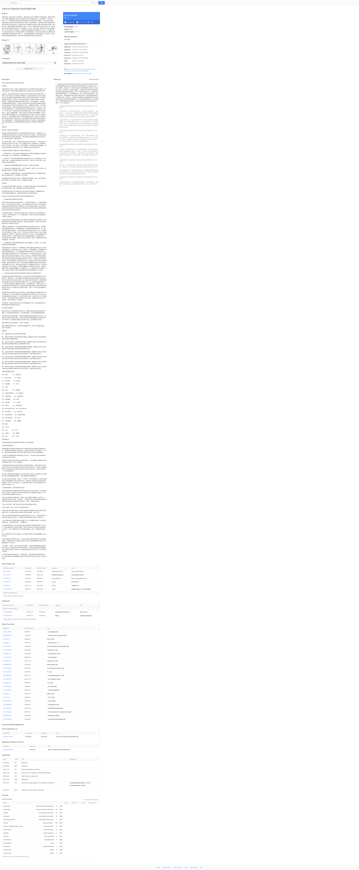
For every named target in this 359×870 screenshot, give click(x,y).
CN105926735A (7, 635)
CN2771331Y (6, 697)
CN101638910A (7, 646)
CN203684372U (7, 664)
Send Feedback (166, 867)
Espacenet (75, 73)
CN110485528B (7, 675)
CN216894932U (7, 708)
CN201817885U (7, 701)
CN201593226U (7, 672)
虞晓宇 (71, 29)
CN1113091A (6, 575)
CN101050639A (7, 589)
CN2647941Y (6, 693)
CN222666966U (7, 704)
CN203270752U (7, 661)
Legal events (87, 69)
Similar (91, 22)
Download (88, 799)
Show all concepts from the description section (16, 856)
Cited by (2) (81, 69)
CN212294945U (7, 679)
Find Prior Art (82, 22)
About (158, 867)
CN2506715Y (6, 582)
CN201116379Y (7, 631)
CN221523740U (7, 686)
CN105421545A (7, 615)
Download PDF (70, 22)
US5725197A (6, 578)
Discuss (89, 73)
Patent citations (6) (72, 69)
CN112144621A (7, 712)
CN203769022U (7, 719)
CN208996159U (7, 653)
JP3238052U (6, 642)
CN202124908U (7, 668)
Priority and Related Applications (80, 71)
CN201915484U (7, 650)
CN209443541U (7, 682)
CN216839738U (7, 715)
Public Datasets (178, 867)
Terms (186, 867)
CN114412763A (7, 657)
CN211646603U (7, 690)
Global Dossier (82, 73)
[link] (6, 806)
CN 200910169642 (8, 736)
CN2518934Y (6, 585)
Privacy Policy (193, 867)
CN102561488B (7, 612)
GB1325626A (6, 571)
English (76, 26)
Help (201, 867)
